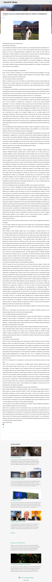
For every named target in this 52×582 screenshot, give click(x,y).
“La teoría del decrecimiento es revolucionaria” (21, 564)
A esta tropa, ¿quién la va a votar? (18, 478)
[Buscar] (19, 2)
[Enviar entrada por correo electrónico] (3, 424)
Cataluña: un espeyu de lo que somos (18, 521)
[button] (3, 18)
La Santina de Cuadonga (16, 457)
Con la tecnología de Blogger (27, 577)
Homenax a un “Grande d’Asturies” (18, 542)
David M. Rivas (10, 2)
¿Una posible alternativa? (16, 500)
